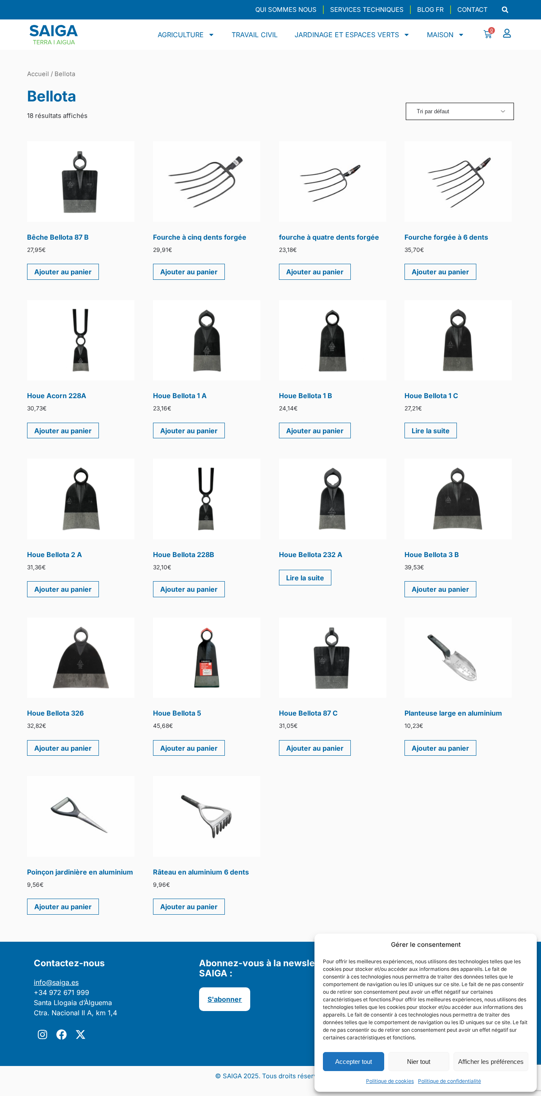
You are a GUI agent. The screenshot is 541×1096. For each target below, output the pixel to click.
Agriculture (181, 34)
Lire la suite (431, 430)
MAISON (440, 34)
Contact (472, 9)
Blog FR (430, 9)
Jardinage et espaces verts (347, 34)
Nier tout (418, 1061)
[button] (504, 9)
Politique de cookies (390, 1081)
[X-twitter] (80, 1034)
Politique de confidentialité (449, 1081)
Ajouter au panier (63, 272)
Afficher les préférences (491, 1061)
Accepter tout (353, 1061)
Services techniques (367, 9)
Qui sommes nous (286, 9)
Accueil (38, 74)
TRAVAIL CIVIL (255, 34)
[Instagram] (42, 1034)
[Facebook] (61, 1034)
